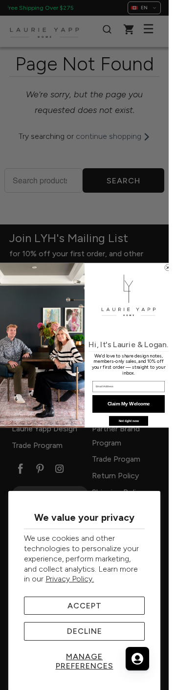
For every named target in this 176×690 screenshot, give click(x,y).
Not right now (128, 421)
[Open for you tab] (137, 658)
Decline (84, 631)
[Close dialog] (168, 267)
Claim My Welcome (128, 403)
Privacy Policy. (69, 578)
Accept (84, 605)
